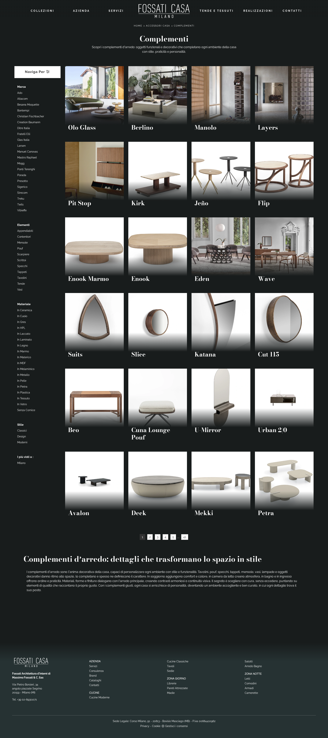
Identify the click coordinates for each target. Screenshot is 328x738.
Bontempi (23, 110)
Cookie (156, 726)
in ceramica (24, 310)
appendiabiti (25, 230)
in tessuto (23, 398)
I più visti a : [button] (25, 457)
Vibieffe (22, 210)
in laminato (24, 339)
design (21, 436)
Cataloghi (95, 680)
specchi (22, 266)
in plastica (23, 392)
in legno (22, 345)
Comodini (250, 683)
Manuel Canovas (27, 151)
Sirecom (22, 192)
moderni (22, 442)
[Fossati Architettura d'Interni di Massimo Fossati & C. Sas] (164, 11)
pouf (20, 248)
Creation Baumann (28, 122)
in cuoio (22, 316)
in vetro (22, 404)
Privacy (144, 726)
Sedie (170, 670)
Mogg (20, 163)
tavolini (22, 277)
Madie (171, 692)
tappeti (22, 271)
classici (22, 430)
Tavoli (170, 666)
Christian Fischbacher (30, 116)
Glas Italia (23, 139)
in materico (24, 357)
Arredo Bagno (253, 666)
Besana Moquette (28, 104)
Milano (21, 463)
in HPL (21, 327)
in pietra (22, 386)
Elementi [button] (23, 225)
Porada (21, 175)
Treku (20, 198)
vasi (19, 289)
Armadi (249, 688)
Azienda (81, 10)
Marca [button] (21, 87)
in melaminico (25, 369)
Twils (20, 204)
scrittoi (21, 260)
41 (184, 537)
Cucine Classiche (177, 661)
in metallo (23, 374)
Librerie (171, 683)
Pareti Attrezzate (177, 688)
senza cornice (26, 410)
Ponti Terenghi (26, 169)
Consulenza (96, 670)
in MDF (21, 363)
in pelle (21, 380)
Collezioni (42, 10)
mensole (22, 242)
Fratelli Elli (23, 134)
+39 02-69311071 (27, 699)
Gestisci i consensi (176, 726)
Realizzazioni (258, 10)
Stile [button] (20, 424)
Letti (247, 678)
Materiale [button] (24, 304)
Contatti (292, 10)
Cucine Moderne (99, 697)
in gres (21, 322)
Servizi (116, 10)
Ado (19, 92)
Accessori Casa (158, 25)
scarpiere (23, 254)
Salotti (249, 661)
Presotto (22, 181)
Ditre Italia (23, 128)
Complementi (184, 25)
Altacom (22, 98)
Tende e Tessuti (217, 10)
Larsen (21, 145)
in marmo (23, 351)
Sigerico (22, 186)
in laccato (23, 333)
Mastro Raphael (27, 157)
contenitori (24, 236)
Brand (93, 675)
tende (21, 283)
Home (138, 25)
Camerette (251, 692)
